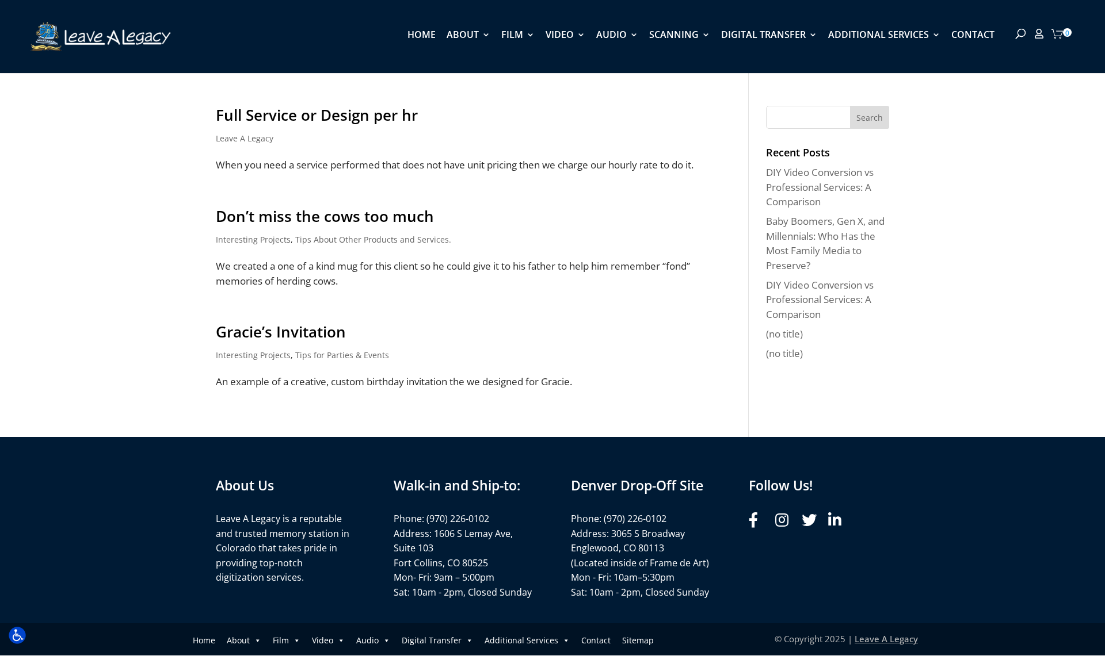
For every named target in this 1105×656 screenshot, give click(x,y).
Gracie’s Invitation (281, 331)
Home (421, 35)
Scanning (674, 35)
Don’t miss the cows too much (325, 216)
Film (512, 35)
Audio (611, 35)
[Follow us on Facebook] (759, 520)
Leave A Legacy (244, 138)
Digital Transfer (763, 35)
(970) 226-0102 (457, 518)
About (463, 35)
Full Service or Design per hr (317, 115)
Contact (973, 35)
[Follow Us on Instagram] (785, 520)
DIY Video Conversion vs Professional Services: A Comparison (820, 187)
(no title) (784, 333)
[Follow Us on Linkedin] (838, 520)
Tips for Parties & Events (342, 355)
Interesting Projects (253, 239)
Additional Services (878, 35)
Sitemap (638, 640)
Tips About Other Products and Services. (373, 239)
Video (560, 35)
